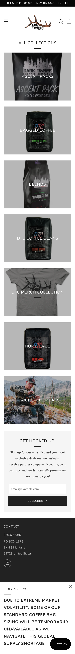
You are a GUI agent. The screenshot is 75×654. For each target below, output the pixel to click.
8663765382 (13, 535)
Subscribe (36, 501)
